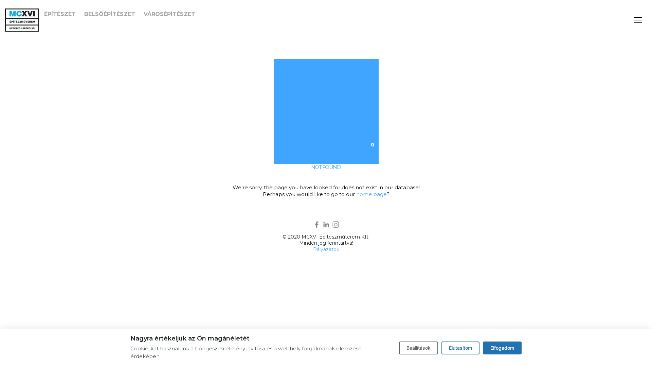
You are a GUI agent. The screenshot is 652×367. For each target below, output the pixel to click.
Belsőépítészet (109, 14)
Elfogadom (502, 348)
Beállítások (418, 348)
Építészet (60, 14)
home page (371, 194)
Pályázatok (326, 249)
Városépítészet (169, 14)
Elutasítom (460, 348)
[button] (638, 20)
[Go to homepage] (22, 20)
